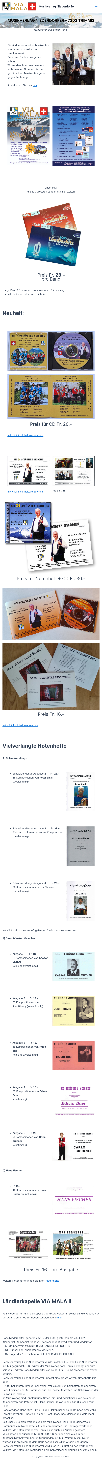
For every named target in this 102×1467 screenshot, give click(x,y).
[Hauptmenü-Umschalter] (96, 6)
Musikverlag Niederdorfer (57, 6)
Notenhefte (52, 1280)
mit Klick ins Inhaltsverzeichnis (25, 435)
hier (35, 85)
